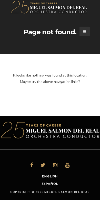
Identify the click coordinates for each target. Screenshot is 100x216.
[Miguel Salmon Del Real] (48, 12)
